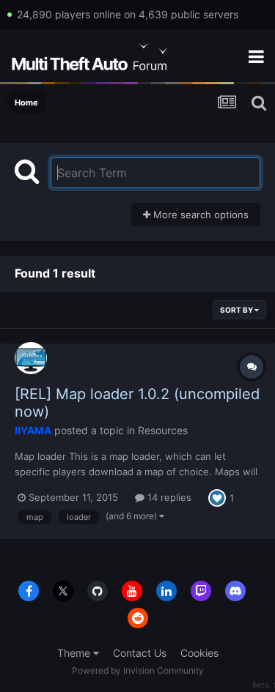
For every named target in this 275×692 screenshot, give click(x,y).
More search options (199, 214)
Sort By (237, 309)
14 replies (167, 497)
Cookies (199, 653)
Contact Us (139, 653)
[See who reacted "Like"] (217, 496)
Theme (75, 653)
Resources (163, 430)
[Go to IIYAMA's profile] (31, 358)
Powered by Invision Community (138, 670)
